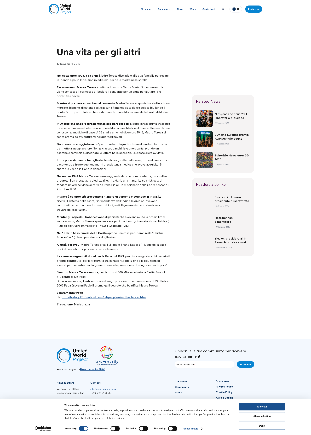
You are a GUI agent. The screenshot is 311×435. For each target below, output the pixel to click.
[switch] (115, 428)
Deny (262, 425)
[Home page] (60, 9)
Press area (222, 381)
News (180, 9)
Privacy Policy (224, 386)
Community (164, 9)
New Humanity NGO (92, 369)
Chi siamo (145, 9)
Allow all (262, 406)
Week (193, 9)
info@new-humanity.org (103, 389)
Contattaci (208, 9)
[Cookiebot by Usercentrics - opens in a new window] (43, 428)
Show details (190, 428)
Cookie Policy (224, 392)
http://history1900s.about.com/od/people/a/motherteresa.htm (104, 297)
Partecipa (253, 9)
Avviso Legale (224, 397)
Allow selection (262, 416)
